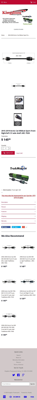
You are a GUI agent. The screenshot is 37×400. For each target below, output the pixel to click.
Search (19, 355)
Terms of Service (18, 364)
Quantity (3, 145)
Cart (34, 2)
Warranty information (18, 360)
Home (2, 35)
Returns (18, 362)
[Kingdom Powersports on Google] (23, 375)
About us (18, 357)
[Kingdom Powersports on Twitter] (13, 375)
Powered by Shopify (26, 392)
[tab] (18, 202)
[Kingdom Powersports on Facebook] (18, 375)
